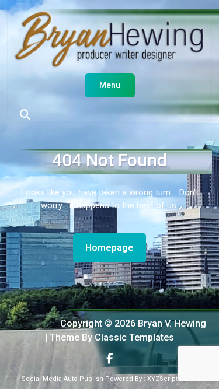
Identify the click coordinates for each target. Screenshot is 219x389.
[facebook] (109, 358)
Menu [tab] (109, 85)
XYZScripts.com (172, 379)
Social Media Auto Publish (62, 379)
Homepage (114, 247)
